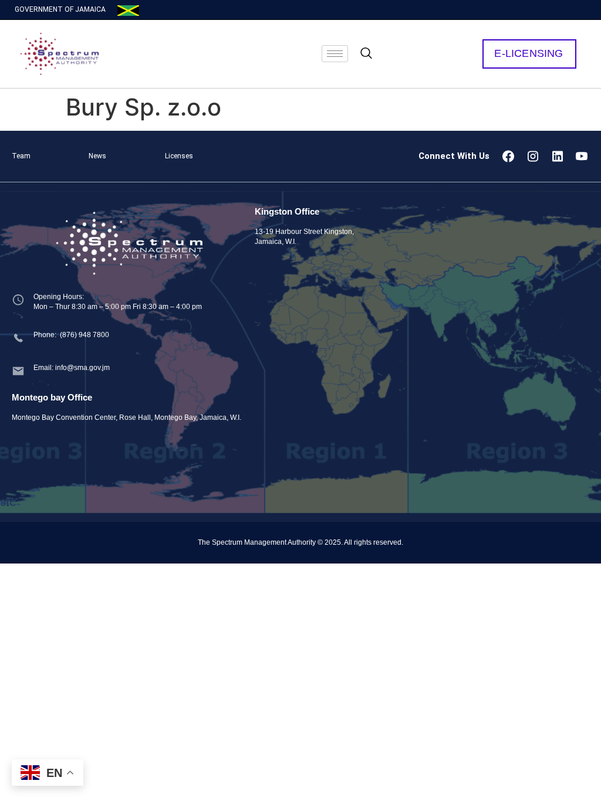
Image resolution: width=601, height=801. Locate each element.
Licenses (179, 156)
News (97, 156)
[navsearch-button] (366, 54)
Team (21, 156)
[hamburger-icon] (335, 53)
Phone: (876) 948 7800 (71, 335)
